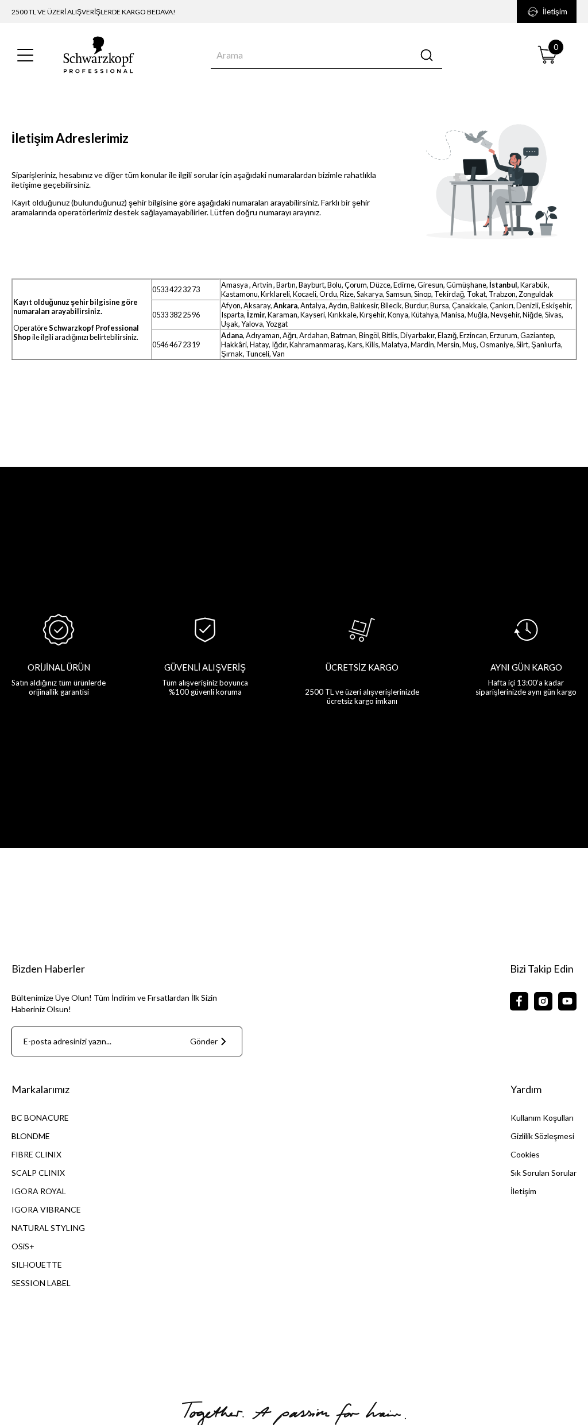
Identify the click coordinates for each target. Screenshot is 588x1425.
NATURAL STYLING (48, 1228)
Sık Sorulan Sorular (543, 1173)
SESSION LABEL (41, 1283)
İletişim (555, 11)
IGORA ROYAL (38, 1191)
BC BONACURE (40, 1117)
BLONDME (30, 1136)
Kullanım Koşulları (542, 1117)
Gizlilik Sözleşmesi (542, 1136)
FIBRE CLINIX (36, 1154)
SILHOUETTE (36, 1264)
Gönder (204, 1041)
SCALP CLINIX (38, 1173)
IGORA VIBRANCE (46, 1209)
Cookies (525, 1154)
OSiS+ (22, 1246)
